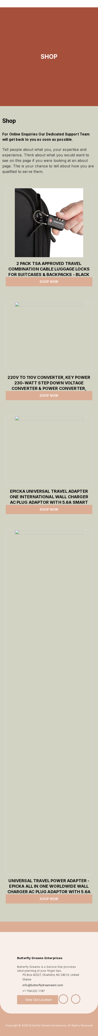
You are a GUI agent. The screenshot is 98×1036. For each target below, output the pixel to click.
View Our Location (38, 1000)
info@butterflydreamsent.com (43, 985)
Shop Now (49, 282)
